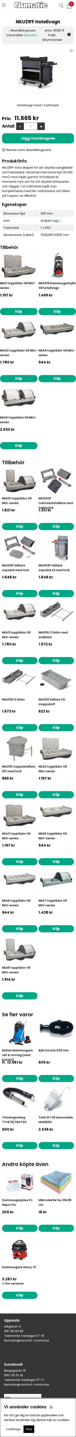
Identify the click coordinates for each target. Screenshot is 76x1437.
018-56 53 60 (13, 1331)
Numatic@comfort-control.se (26, 1340)
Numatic (30, 35)
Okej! (29, 1429)
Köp (19, 1078)
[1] (38, 72)
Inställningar (13, 1429)
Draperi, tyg (49, 220)
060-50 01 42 (13, 1375)
